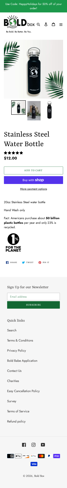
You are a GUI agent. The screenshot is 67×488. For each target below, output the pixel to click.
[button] (14, 153)
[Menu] (61, 24)
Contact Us (14, 370)
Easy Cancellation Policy (23, 391)
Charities (13, 381)
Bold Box (39, 476)
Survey (11, 401)
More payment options (33, 189)
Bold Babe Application (22, 360)
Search (11, 330)
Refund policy (16, 421)
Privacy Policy (16, 350)
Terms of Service (18, 411)
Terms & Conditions (20, 340)
